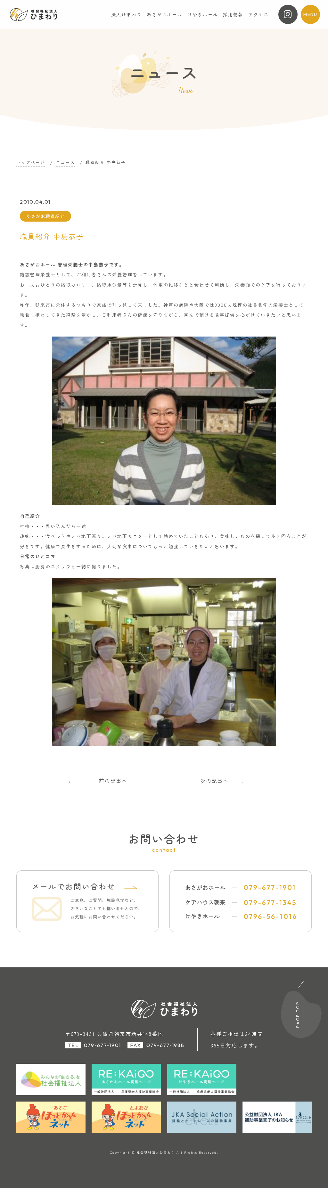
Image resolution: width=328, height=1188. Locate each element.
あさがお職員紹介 (45, 216)
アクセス (258, 14)
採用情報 (233, 14)
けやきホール (202, 14)
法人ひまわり (126, 14)
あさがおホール (165, 14)
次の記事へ (214, 781)
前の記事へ (113, 781)
